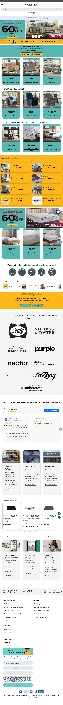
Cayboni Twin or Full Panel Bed (31, 149)
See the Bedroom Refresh (10, 489)
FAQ (5, 620)
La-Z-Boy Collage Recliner (31, 115)
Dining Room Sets (48, 187)
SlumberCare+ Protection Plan (13, 614)
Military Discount (9, 639)
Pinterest (8, 575)
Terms (24, 681)
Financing (7, 636)
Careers (36, 614)
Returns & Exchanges (10, 617)
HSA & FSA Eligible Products (51, 198)
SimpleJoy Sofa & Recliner (11, 82)
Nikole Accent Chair (11, 115)
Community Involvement (41, 607)
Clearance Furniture (17, 198)
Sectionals (14, 165)
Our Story (37, 604)
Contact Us (7, 604)
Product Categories (40, 617)
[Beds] (5, 178)
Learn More (25, 54)
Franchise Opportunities (41, 610)
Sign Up (18, 685)
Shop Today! (44, 18)
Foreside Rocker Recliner (51, 115)
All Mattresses (47, 176)
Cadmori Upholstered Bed (52, 149)
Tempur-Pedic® (18, 300)
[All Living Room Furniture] (24, 286)
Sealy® (41, 300)
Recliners (14, 187)
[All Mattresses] (37, 178)
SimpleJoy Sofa (8, 518)
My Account (7, 629)
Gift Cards (7, 642)
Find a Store (7, 633)
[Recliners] (5, 189)
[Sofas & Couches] (37, 167)
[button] (61, 4)
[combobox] (31, 9)
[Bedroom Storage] (42, 286)
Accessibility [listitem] (37, 695)
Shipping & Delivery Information (13, 607)
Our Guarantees (9, 610)
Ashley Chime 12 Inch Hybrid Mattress (30, 519)
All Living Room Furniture (32, 287)
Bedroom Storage (50, 286)
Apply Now (37, 54)
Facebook (48, 575)
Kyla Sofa (52, 82)
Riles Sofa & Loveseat (31, 82)
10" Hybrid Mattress (31, 255)
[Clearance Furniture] (5, 200)
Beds (12, 176)
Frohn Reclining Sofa (47, 518)
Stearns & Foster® (29, 300)
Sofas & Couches (48, 165)
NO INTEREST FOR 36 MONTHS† (31, 46)
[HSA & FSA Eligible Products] (37, 200)
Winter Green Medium (51, 255)
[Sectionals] (5, 167)
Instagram (28, 573)
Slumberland (11, 695)
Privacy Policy (19, 681)
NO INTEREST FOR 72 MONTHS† (31, 294)
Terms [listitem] (53, 695)
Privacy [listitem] (46, 695)
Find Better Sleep (30, 484)
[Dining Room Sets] (37, 189)
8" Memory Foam (11, 255)
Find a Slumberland (51, 484)
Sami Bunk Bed (11, 149)
